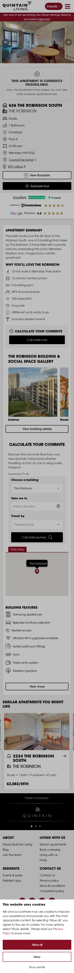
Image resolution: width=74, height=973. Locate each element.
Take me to (19, 498)
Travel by (17, 516)
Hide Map (17, 549)
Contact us (47, 875)
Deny (37, 957)
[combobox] (37, 506)
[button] (31, 826)
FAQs (43, 860)
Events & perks (12, 875)
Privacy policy (49, 880)
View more (37, 686)
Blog (6, 849)
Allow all (37, 944)
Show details (37, 967)
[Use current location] (58, 506)
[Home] (17, 6)
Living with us (48, 855)
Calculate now (37, 340)
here (54, 94)
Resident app (12, 880)
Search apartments (53, 844)
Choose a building (24, 480)
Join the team (12, 855)
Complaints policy (52, 891)
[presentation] (5, 42)
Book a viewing (50, 849)
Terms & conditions (52, 886)
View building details (37, 429)
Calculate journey (34, 537)
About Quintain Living (17, 844)
